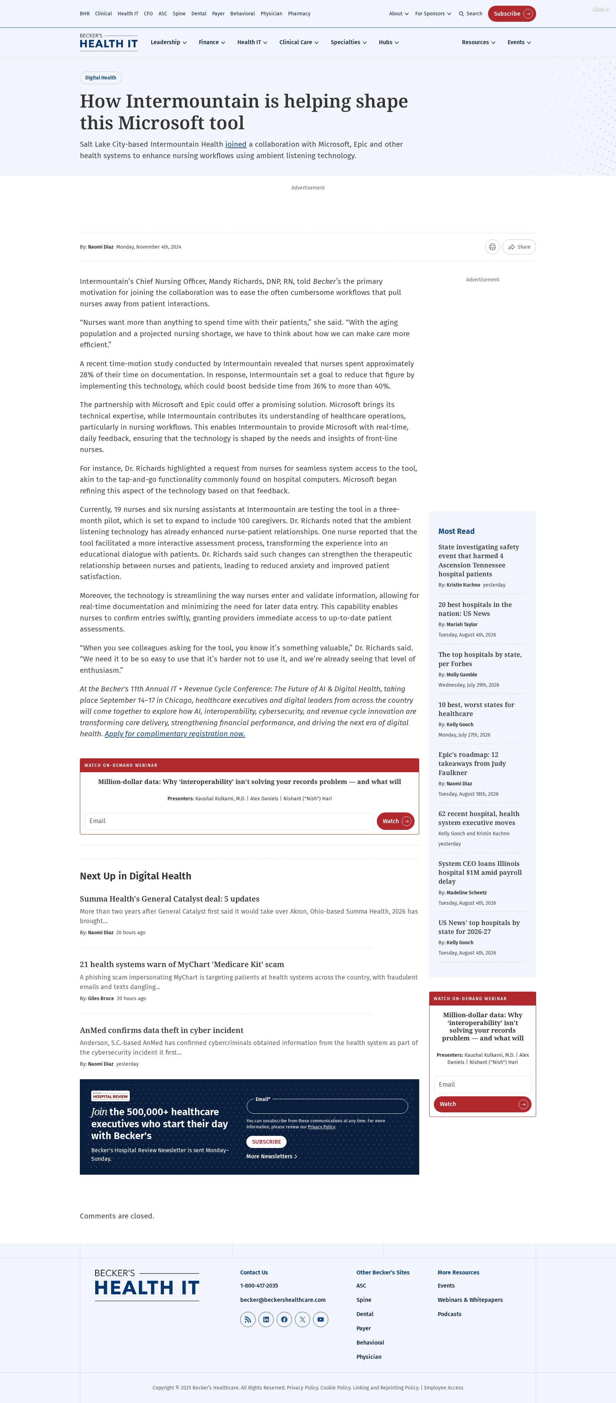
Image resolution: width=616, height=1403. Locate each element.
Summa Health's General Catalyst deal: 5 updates (170, 899)
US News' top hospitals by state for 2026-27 (479, 927)
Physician (271, 14)
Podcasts (450, 1314)
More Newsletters (269, 1156)
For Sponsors (430, 14)
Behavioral (242, 14)
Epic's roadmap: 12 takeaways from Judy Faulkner (472, 763)
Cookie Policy (335, 1388)
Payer (218, 14)
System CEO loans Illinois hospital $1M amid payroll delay (480, 872)
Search (474, 14)
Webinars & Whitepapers (470, 1300)
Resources (475, 42)
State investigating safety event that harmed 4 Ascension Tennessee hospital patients (478, 560)
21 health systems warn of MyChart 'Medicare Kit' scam (182, 964)
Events (516, 42)
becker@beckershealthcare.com (283, 1300)
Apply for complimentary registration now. (175, 733)
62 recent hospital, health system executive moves (479, 818)
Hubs (385, 42)
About (395, 14)
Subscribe (507, 13)
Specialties (345, 42)
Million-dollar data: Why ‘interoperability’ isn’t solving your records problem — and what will (249, 781)
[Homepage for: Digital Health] (109, 42)
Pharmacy (299, 14)
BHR (84, 14)
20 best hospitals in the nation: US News (475, 609)
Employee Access (443, 1388)
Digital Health (100, 78)
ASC (163, 14)
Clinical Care (295, 42)
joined (236, 144)
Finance (209, 42)
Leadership (165, 42)
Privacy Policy (321, 1126)
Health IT (128, 14)
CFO (148, 14)
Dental (198, 14)
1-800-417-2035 (259, 1285)
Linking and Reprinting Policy (385, 1388)
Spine (179, 14)
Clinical (103, 14)
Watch (391, 821)
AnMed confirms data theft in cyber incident (161, 1030)
